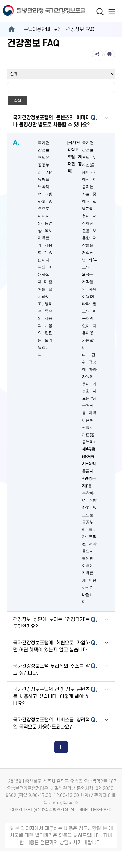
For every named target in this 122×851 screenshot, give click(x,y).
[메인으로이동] (11, 29)
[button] (106, 121)
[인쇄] (109, 55)
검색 (17, 100)
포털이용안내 (37, 29)
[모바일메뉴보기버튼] (112, 11)
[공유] (97, 55)
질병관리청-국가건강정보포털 (30, 11)
